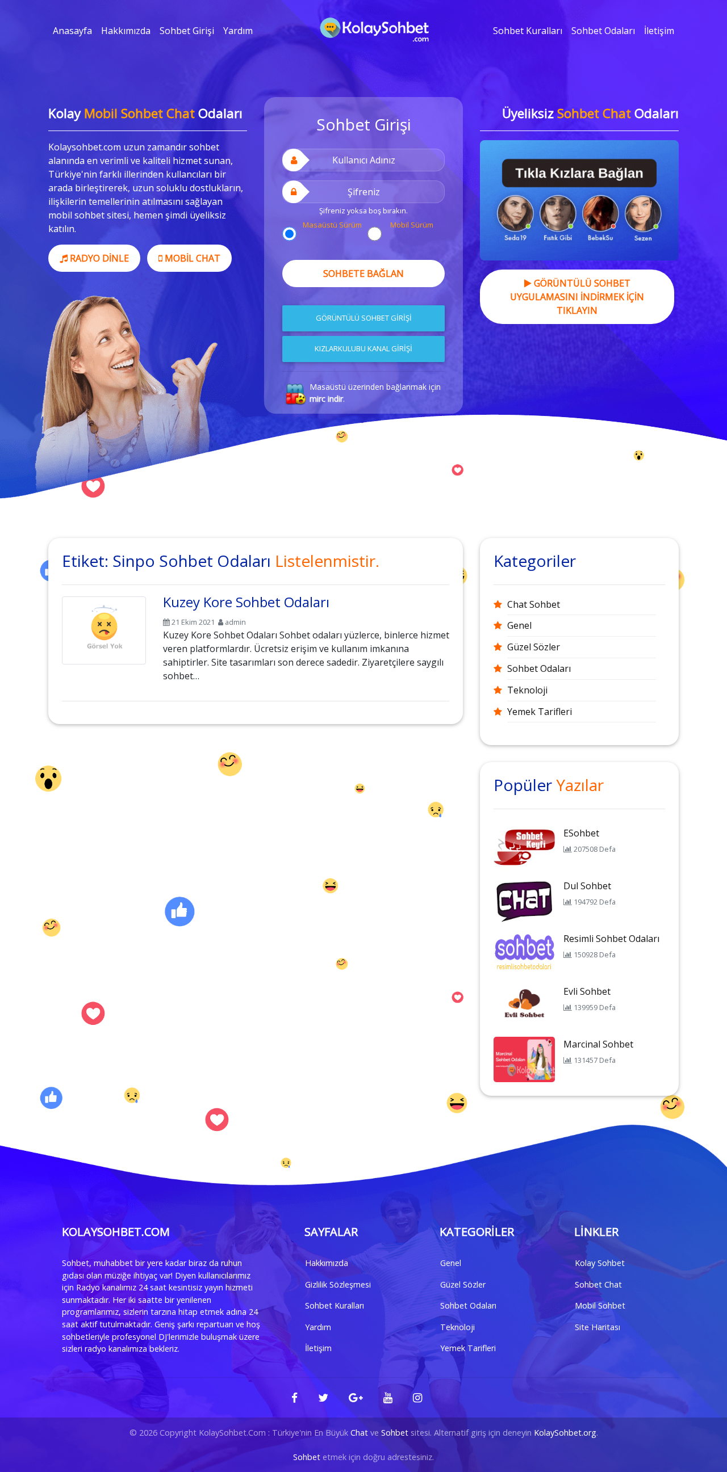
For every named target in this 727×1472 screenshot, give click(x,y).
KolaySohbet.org (565, 1432)
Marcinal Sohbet (598, 1044)
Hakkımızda (126, 30)
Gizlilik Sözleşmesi (338, 1284)
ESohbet (581, 833)
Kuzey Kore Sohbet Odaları (246, 601)
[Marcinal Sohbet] (524, 1058)
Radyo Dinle (98, 258)
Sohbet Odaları (603, 30)
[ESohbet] (524, 847)
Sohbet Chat (598, 1284)
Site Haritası (597, 1327)
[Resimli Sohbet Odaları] (524, 953)
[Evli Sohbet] (524, 1005)
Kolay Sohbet (600, 1262)
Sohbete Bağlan (363, 273)
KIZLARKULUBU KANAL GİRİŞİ (363, 348)
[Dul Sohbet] (524, 900)
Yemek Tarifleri (539, 711)
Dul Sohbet (587, 886)
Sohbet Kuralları (527, 30)
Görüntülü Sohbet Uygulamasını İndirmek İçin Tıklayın (577, 297)
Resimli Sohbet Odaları (611, 938)
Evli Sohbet (587, 991)
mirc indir (326, 398)
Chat (359, 1432)
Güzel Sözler (533, 647)
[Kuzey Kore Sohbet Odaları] (104, 628)
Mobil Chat (191, 258)
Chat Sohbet (533, 604)
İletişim (659, 30)
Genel (519, 625)
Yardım (238, 30)
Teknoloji (527, 690)
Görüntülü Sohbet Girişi (364, 318)
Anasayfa (72, 30)
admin (235, 622)
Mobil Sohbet (600, 1305)
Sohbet (394, 1432)
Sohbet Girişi (187, 30)
